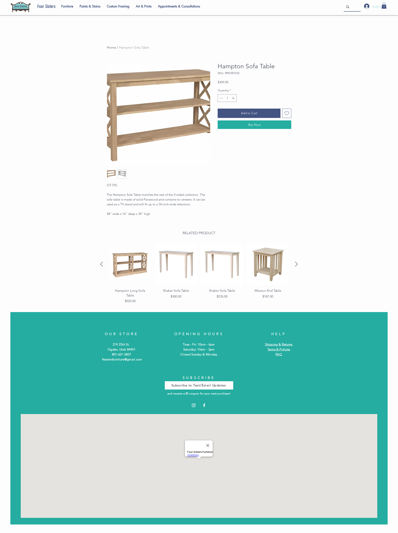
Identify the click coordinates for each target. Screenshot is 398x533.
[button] (384, 5)
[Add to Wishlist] (286, 113)
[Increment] (233, 98)
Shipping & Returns (278, 344)
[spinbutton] (227, 98)
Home (111, 47)
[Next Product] (296, 264)
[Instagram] (193, 405)
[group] (199, 274)
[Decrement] (220, 98)
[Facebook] (204, 405)
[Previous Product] (101, 264)
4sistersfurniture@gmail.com (122, 359)
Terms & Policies (278, 349)
